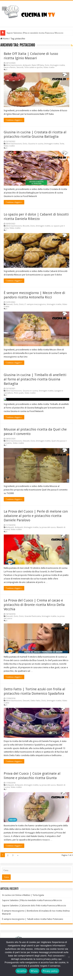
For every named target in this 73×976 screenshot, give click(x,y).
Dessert (9, 304)
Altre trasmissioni (14, 65)
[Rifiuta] (68, 957)
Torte (62, 144)
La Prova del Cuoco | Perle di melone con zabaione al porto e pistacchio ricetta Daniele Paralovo (36, 515)
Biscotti (26, 226)
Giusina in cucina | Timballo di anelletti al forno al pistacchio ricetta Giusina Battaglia (35, 379)
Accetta (21, 971)
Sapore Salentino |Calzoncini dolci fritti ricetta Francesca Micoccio (34, 905)
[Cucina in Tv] (36, 13)
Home (5, 38)
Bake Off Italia (38, 65)
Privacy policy (50, 971)
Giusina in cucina (35, 144)
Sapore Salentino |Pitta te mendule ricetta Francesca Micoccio (35, 33)
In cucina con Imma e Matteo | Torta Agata (23, 895)
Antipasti (27, 65)
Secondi (19, 67)
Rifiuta (34, 971)
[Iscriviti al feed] (72, 45)
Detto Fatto (35, 701)
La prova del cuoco (47, 527)
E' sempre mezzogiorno (35, 304)
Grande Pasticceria (33, 616)
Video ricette (48, 67)
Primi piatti (19, 393)
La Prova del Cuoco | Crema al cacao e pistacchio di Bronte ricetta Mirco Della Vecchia (34, 604)
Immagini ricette (57, 65)
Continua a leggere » (14, 120)
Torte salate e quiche (33, 67)
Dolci (47, 65)
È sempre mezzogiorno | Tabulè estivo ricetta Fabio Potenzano (32, 919)
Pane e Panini (9, 67)
